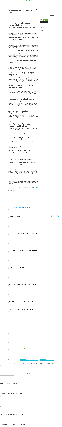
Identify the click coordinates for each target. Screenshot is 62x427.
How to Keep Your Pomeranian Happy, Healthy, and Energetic (12, 403)
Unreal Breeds (45, 1)
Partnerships (42, 363)
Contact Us (15, 1)
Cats (41, 1)
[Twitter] (41, 362)
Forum (45, 363)
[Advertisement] (23, 18)
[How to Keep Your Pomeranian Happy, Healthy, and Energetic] (31, 399)
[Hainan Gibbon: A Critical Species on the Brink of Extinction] (23, 297)
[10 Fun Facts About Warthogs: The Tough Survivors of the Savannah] (23, 246)
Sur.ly (43, 30)
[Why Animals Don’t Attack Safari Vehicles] (23, 263)
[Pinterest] (40, 362)
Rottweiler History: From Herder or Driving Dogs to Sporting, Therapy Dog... (15, 338)
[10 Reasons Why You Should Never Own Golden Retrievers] (31, 341)
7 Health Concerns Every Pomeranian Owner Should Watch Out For (13, 414)
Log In (53, 363)
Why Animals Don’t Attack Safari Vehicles (17, 267)
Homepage (10, 1)
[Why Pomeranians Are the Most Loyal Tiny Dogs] (15, 343)
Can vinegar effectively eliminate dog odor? (17, 216)
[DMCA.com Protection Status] (44, 22)
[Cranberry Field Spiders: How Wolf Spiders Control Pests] (23, 237)
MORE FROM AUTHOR (27, 207)
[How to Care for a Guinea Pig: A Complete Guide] (23, 220)
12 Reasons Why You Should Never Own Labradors (30, 337)
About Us (24, 363)
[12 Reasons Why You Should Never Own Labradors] (31, 334)
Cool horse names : (43, 37)
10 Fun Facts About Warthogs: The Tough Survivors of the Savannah (22, 250)
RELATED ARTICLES (18, 207)
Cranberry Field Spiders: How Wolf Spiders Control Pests (20, 242)
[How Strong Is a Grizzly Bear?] (23, 254)
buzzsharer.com (42, 27)
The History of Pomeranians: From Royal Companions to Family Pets (13, 424)
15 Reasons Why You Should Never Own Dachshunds (30, 352)
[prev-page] (9, 311)
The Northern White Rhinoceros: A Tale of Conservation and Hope (22, 284)
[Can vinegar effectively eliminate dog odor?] (23, 212)
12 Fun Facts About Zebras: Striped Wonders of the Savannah (21, 275)
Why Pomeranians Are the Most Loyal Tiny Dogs (15, 346)
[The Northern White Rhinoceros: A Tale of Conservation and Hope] (23, 280)
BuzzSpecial (25, 1)
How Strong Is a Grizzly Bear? (14, 258)
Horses (38, 1)
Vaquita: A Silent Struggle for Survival (16, 292)
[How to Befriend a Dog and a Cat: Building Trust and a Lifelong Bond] (23, 229)
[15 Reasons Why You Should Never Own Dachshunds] (31, 349)
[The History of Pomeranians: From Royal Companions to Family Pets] (31, 420)
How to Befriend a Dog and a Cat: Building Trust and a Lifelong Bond (22, 233)
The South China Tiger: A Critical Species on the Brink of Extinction (22, 309)
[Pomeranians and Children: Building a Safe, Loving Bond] (15, 350)
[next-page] (10, 311)
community (20, 1)
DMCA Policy (31, 1)
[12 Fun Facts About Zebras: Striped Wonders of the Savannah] (23, 271)
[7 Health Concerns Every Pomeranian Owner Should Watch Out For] (31, 409)
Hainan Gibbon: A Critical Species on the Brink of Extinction (20, 301)
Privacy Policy (28, 363)
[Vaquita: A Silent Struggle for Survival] (23, 288)
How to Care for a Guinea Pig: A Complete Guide (18, 225)
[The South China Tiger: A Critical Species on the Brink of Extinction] (23, 305)
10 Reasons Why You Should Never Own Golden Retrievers (30, 345)
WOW (35, 1)
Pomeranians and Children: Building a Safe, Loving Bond (14, 354)
